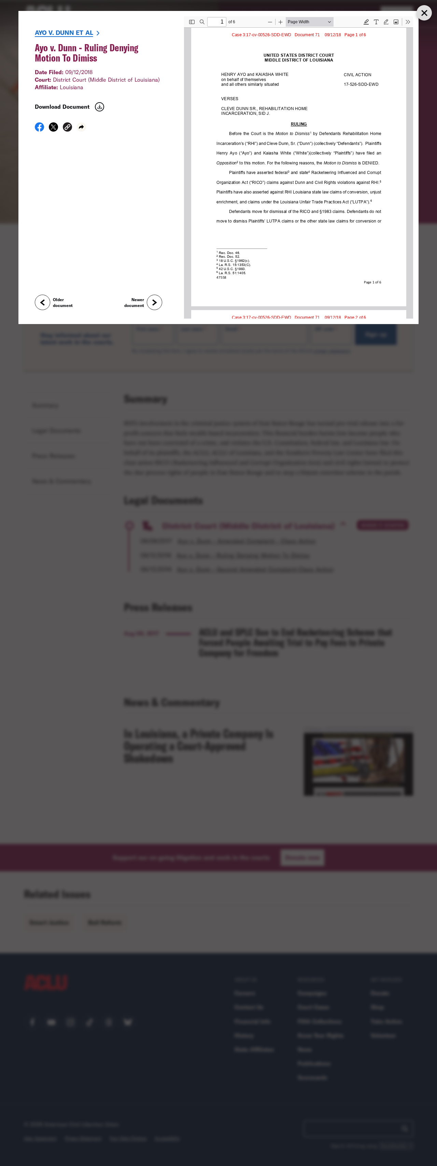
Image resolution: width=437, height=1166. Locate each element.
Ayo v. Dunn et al (64, 32)
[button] (67, 128)
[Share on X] (53, 129)
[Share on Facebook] (39, 129)
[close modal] (424, 13)
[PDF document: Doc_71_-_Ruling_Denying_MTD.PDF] (298, 167)
